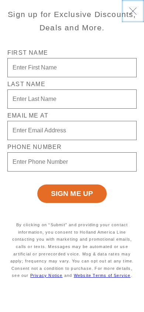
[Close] (133, 11)
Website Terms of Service (102, 275)
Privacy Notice (46, 275)
